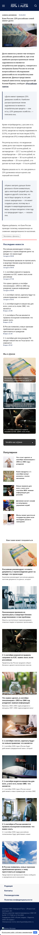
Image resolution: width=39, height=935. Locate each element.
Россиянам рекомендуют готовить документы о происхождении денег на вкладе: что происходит (18, 251)
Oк (35, 932)
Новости (9, 45)
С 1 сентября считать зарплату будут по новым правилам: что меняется (18, 742)
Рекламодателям (11, 895)
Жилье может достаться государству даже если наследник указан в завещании (25, 518)
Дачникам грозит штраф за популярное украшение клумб (25, 503)
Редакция (8, 886)
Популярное (10, 452)
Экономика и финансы (11, 236)
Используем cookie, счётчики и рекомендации (17, 932)
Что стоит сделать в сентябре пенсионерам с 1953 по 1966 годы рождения (25, 461)
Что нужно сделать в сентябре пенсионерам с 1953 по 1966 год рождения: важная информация (16, 286)
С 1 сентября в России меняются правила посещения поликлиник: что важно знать (18, 317)
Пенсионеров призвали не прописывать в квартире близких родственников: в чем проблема (19, 263)
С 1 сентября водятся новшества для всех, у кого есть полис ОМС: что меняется (18, 306)
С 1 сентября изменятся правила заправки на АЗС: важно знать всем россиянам (17, 274)
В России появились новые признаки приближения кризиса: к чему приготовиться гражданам (18, 329)
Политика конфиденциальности (18, 900)
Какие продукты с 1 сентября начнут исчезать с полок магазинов (23, 475)
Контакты (8, 891)
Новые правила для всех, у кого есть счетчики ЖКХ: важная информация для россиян (24, 490)
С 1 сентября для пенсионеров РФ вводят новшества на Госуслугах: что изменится (18, 340)
